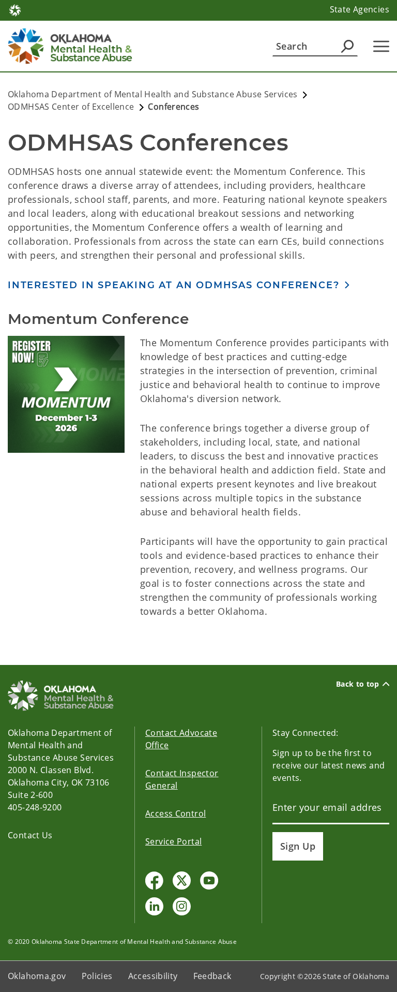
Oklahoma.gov (37, 976)
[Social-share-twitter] (182, 880)
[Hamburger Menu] (381, 46)
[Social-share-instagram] (182, 906)
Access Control (175, 813)
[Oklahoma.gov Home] (15, 9)
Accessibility (153, 976)
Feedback (212, 976)
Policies (97, 976)
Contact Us (30, 835)
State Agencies (359, 9)
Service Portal (173, 841)
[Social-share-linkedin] (154, 906)
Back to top (357, 684)
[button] (179, 285)
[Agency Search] (347, 46)
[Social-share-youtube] (209, 880)
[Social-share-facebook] (154, 880)
